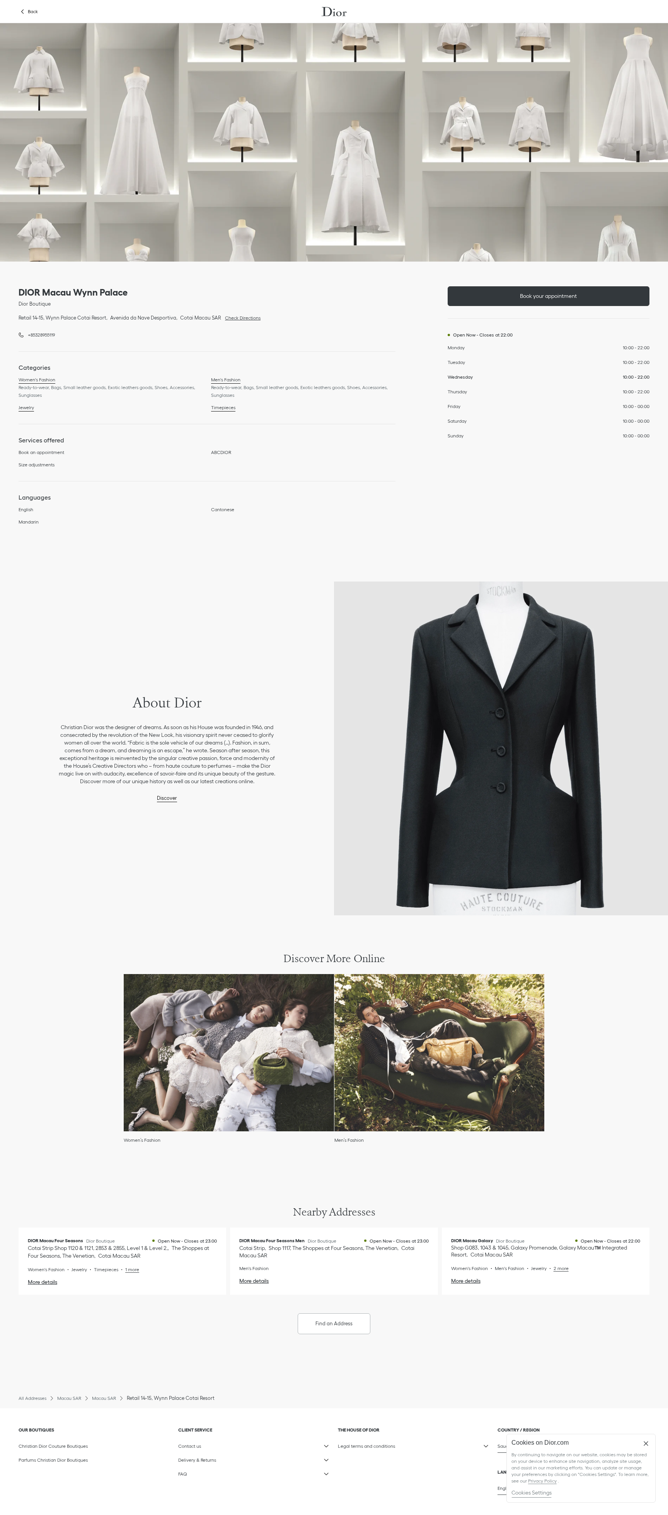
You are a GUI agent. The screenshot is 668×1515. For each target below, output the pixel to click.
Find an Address (334, 1323)
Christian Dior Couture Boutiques (53, 1446)
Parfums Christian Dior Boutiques (53, 1459)
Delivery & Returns (215, 1458)
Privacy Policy (542, 1480)
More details (42, 1282)
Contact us (215, 1445)
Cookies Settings (531, 1492)
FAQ (215, 1472)
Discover (167, 798)
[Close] (646, 1443)
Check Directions (241, 317)
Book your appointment (548, 296)
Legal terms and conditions (375, 1445)
